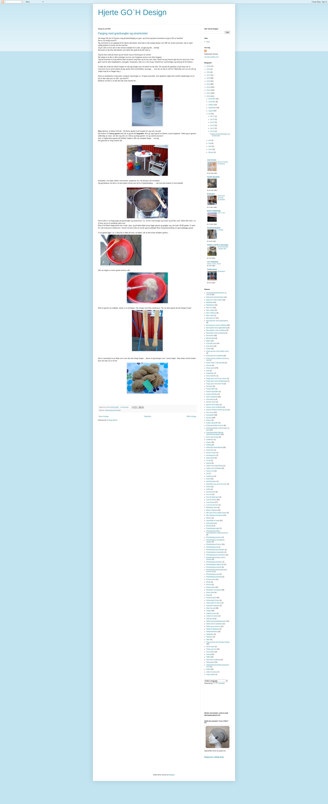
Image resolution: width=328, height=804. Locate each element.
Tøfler (208, 657)
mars (210, 149)
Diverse (209, 365)
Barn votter (210, 315)
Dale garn (209, 346)
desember (212, 99)
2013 (209, 87)
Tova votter (210, 652)
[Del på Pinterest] (142, 407)
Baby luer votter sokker (214, 300)
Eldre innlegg (191, 416)
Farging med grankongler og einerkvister (123, 33)
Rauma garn (210, 587)
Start (207, 42)
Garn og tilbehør (212, 397)
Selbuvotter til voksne (213, 603)
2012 (209, 90)
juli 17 (212, 116)
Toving (208, 654)
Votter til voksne (211, 672)
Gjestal (208, 418)
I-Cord (208, 460)
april (210, 146)
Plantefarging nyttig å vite (215, 564)
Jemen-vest (210, 471)
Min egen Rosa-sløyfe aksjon (216, 513)
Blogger (171, 775)
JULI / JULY (221, 213)
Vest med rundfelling (213, 660)
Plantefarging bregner (214, 537)
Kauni (208, 479)
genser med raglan (212, 405)
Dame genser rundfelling (215, 356)
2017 (209, 75)
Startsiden (147, 416)
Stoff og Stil (210, 619)
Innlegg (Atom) (112, 420)
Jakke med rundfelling (214, 468)
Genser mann (211, 402)
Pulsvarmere (210, 579)
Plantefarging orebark (213, 567)
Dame (208, 349)
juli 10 (212, 131)
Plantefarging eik (212, 547)
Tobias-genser (211, 649)
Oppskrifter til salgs (212, 520)
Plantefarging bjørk (212, 528)
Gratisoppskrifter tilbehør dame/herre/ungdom (214, 433)
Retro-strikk (210, 592)
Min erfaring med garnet (214, 515)
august (211, 111)
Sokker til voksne (212, 616)
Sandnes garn (211, 598)
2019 (209, 69)
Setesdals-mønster (212, 605)
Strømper (209, 637)
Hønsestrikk (210, 458)
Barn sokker (210, 310)
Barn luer (209, 308)
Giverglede (210, 415)
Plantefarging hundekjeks (215, 552)
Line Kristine (211, 160)
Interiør (208, 463)
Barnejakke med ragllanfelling (216, 328)
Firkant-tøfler (210, 389)
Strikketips (209, 634)
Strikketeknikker (211, 631)
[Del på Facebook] (140, 407)
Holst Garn (210, 450)
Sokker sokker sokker (214, 263)
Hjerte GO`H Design (132, 12)
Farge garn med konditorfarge (216, 381)
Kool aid (209, 494)
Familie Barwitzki (213, 177)
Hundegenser (211, 455)
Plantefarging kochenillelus (215, 555)
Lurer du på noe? (212, 505)
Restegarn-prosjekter (213, 590)
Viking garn (210, 662)
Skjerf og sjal (210, 608)
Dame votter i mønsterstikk (215, 363)
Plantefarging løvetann (214, 562)
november (212, 102)
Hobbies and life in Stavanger (217, 245)
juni (209, 140)
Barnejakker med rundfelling (216, 330)
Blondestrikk (210, 338)
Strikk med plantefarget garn (216, 621)
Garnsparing (210, 399)
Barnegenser (210, 318)
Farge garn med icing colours (216, 378)
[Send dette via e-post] (133, 407)
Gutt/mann (209, 439)
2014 (209, 84)
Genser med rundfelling (214, 407)
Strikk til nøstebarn (212, 629)
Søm (207, 639)
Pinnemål (209, 526)
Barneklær (210, 335)
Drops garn (210, 368)
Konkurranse (210, 492)
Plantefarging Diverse (213, 544)
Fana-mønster (211, 376)
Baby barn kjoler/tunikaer (215, 297)
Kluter (208, 486)
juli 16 (212, 119)
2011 (209, 93)
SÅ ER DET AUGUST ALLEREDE (221, 197)
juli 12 (212, 125)
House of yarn (211, 453)
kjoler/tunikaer (211, 481)
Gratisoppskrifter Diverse (214, 425)
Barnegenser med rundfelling (216, 325)
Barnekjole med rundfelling (215, 333)
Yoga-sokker (210, 674)
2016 (209, 78)
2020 (209, 66)
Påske (208, 582)
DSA (207, 371)
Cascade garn (211, 343)
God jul (208, 420)
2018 (209, 72)
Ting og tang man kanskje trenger (218, 642)
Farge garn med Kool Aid (215, 384)
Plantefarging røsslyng (214, 577)
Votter (208, 669)
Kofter (208, 489)
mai (209, 143)
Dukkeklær (210, 373)
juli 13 (212, 122)
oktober (211, 105)
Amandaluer (221, 271)
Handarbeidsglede (213, 228)
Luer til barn (210, 502)
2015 (209, 81)
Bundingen (211, 194)
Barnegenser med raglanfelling (217, 321)
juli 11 (212, 128)
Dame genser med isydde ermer (217, 351)
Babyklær (209, 302)
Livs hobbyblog (212, 262)
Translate (221, 683)
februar (211, 152)
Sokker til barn (211, 613)
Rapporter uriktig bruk (214, 757)
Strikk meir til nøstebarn (214, 624)
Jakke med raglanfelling (214, 466)
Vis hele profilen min (211, 57)
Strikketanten (212, 269)
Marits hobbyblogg (214, 211)
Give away (210, 412)
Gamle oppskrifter (212, 391)
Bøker (208, 341)
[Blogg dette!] (135, 407)
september (212, 108)
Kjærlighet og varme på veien (216, 484)
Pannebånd (210, 523)
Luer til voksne (211, 500)
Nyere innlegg (104, 416)
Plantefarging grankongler (113, 410)
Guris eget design (212, 437)
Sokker (208, 611)
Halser (208, 442)
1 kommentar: (124, 407)
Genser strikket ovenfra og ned (217, 410)
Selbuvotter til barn (212, 600)
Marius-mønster (211, 510)
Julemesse (210, 476)
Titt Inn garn (210, 646)
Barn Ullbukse (211, 313)
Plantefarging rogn (212, 574)
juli (209, 114)
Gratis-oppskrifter (212, 423)
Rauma (208, 584)
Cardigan (220, 230)
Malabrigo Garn (211, 507)
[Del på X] (138, 407)
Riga (208, 595)
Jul (207, 473)
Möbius (208, 518)
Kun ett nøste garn (212, 497)
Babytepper (210, 305)
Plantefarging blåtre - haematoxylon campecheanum (217, 532)
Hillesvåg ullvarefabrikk (214, 447)
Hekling (209, 445)
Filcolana (209, 386)
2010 (209, 96)
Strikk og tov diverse (213, 626)
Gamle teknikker (212, 394)
